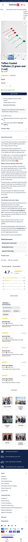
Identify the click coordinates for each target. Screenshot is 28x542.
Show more (14, 390)
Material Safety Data (6, 510)
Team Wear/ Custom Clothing (9, 486)
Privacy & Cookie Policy (7, 505)
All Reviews (4, 479)
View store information (9, 105)
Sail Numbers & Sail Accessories (14, 9)
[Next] (21, 37)
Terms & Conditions (6, 503)
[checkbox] (5, 314)
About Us (3, 476)
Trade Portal (4, 490)
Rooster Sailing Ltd (9, 535)
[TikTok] (12, 525)
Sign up (11, 111)
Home (1, 9)
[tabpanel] (14, 350)
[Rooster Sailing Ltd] (14, 5)
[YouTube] (8, 525)
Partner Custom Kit (6, 488)
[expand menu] (3, 5)
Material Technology (6, 512)
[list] (14, 37)
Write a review (14, 295)
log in (16, 111)
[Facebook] (2, 525)
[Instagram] (5, 525)
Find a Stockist (5, 483)
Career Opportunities (6, 481)
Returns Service (5, 500)
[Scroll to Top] (25, 533)
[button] (24, 4)
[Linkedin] (15, 525)
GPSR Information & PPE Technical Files (11, 507)
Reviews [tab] (6, 303)
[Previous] (6, 37)
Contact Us (4, 498)
